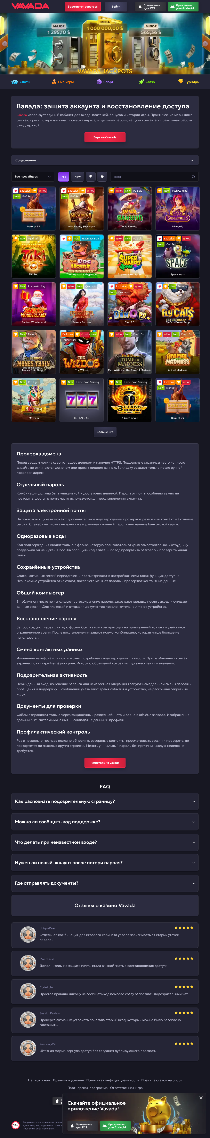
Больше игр (105, 432)
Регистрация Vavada (105, 763)
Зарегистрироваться (83, 6)
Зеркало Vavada (105, 137)
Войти (116, 6)
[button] (5, 43)
